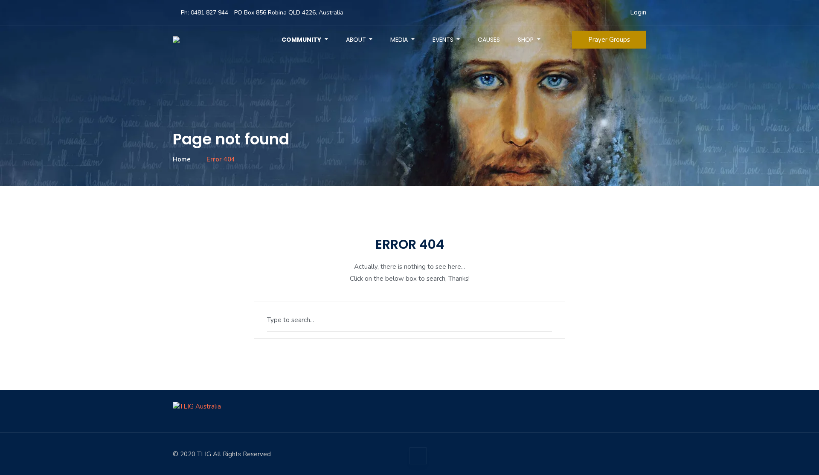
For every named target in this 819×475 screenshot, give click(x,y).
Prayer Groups (609, 39)
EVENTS (444, 39)
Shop (526, 39)
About (357, 39)
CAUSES (489, 39)
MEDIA (400, 39)
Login (638, 12)
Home (182, 159)
